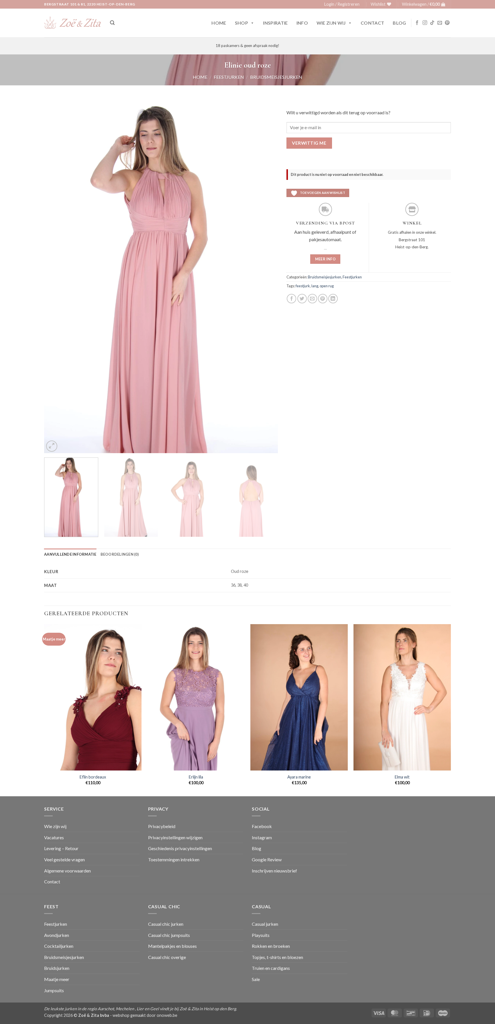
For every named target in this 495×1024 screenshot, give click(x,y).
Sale (256, 979)
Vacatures (54, 837)
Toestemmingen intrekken (173, 859)
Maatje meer (56, 979)
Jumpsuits (54, 990)
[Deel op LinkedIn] (333, 298)
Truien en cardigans (271, 968)
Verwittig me (309, 143)
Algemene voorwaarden (67, 870)
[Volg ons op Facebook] (417, 22)
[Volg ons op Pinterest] (447, 22)
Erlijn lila (196, 777)
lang (314, 286)
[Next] (266, 278)
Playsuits (261, 935)
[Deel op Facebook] (291, 298)
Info (302, 22)
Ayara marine (299, 777)
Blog (399, 22)
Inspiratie (275, 22)
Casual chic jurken (165, 924)
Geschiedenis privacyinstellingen (180, 848)
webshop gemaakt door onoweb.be (145, 1015)
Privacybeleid (161, 826)
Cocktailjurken (58, 946)
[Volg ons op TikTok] (432, 22)
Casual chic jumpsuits (169, 935)
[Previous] (56, 278)
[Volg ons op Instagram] (425, 22)
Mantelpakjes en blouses (172, 946)
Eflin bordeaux (93, 777)
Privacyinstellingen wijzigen (175, 837)
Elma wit (402, 777)
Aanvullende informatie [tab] (70, 554)
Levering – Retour (61, 848)
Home (218, 22)
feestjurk (303, 286)
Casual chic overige (167, 957)
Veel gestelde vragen (64, 859)
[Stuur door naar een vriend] (312, 298)
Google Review (267, 859)
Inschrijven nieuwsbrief (274, 870)
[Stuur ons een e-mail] (439, 22)
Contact (372, 22)
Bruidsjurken (56, 968)
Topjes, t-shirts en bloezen (277, 957)
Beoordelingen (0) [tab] (120, 554)
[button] (342, 4)
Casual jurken (265, 924)
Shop (241, 22)
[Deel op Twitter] (302, 298)
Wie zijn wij (331, 22)
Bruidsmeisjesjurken (276, 77)
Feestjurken (229, 77)
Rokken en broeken (271, 946)
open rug (327, 286)
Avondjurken (56, 935)
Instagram (262, 837)
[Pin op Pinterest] (322, 298)
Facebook (262, 826)
